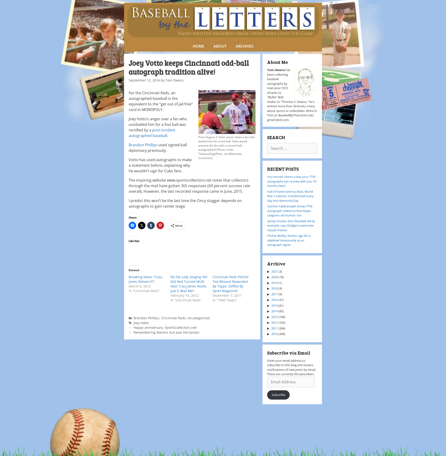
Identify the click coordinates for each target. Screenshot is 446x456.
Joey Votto (141, 323)
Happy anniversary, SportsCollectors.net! (165, 327)
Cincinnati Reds (173, 318)
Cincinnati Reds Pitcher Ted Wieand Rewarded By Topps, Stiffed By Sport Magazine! (231, 284)
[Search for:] (292, 149)
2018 (274, 288)
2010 (274, 334)
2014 (274, 311)
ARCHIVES (244, 46)
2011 (274, 328)
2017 (274, 294)
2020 (274, 277)
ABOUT (219, 46)
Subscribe (278, 395)
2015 (274, 305)
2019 (274, 283)
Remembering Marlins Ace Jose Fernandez (167, 332)
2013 (274, 317)
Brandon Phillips (143, 144)
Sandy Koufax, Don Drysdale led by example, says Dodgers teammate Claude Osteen (291, 225)
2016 (274, 300)
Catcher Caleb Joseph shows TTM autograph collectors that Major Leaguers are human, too (289, 210)
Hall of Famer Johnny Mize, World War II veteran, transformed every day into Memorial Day (290, 196)
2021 (274, 271)
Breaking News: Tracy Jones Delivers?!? (145, 279)
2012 (274, 322)
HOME (198, 46)
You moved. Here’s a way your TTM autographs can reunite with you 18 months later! (291, 181)
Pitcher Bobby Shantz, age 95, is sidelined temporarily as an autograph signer (289, 240)
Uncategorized (198, 318)
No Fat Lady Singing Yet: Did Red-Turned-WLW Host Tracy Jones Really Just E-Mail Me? (189, 284)
